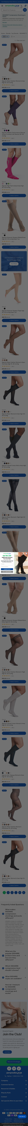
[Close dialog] (26, 553)
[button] (22, 1116)
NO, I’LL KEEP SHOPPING (7, 571)
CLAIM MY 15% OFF (7, 569)
